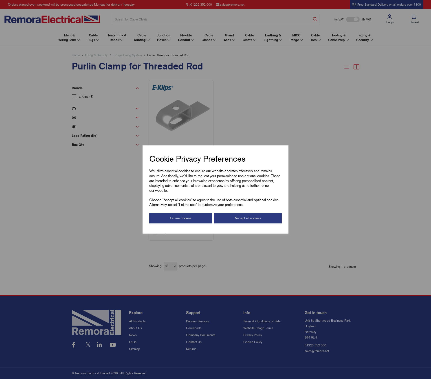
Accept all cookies (248, 218)
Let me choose (180, 218)
